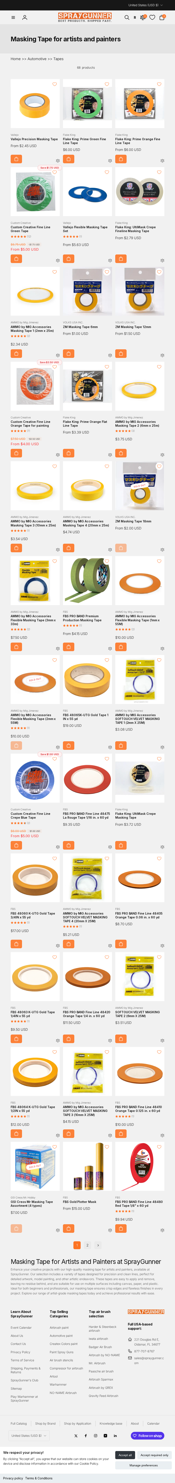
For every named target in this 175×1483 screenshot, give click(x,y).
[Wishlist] (152, 17)
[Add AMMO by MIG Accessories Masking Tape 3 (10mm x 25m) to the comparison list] (58, 550)
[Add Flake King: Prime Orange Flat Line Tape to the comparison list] (110, 455)
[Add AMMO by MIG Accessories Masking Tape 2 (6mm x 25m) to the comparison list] (162, 455)
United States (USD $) (143, 5)
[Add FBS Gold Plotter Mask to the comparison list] (110, 1230)
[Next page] (98, 1245)
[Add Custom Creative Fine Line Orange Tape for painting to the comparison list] (58, 455)
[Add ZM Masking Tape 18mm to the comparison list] (162, 550)
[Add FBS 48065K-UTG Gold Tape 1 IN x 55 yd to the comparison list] (110, 747)
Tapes (58, 59)
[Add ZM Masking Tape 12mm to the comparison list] (162, 355)
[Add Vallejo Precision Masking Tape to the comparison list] (58, 161)
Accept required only (154, 1455)
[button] (13, 17)
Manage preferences (144, 1465)
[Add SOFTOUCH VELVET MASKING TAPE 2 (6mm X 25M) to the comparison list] (162, 1041)
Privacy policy (13, 1478)
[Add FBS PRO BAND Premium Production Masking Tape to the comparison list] (110, 649)
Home (16, 59)
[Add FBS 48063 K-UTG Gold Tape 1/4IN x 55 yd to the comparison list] (58, 1041)
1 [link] (77, 1245)
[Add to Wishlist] (55, 84)
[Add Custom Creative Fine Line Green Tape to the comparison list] (58, 261)
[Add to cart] (16, 159)
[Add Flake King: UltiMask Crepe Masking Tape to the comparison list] (162, 847)
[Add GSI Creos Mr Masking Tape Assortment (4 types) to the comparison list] (58, 1230)
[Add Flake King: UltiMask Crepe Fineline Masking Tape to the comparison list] (162, 261)
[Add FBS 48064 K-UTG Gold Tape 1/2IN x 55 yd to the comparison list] (58, 1135)
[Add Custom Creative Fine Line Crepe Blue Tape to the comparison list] (58, 847)
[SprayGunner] (146, 1313)
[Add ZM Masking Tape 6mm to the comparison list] (110, 355)
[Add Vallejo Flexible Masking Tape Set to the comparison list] (110, 261)
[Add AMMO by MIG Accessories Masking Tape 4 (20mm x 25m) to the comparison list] (110, 550)
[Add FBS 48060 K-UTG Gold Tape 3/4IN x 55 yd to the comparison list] (58, 946)
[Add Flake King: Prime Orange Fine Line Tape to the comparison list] (162, 161)
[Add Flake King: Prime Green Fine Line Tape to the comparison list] (110, 161)
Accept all (125, 1455)
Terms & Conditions (38, 1478)
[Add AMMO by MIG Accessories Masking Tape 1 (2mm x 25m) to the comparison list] (58, 355)
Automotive (37, 59)
